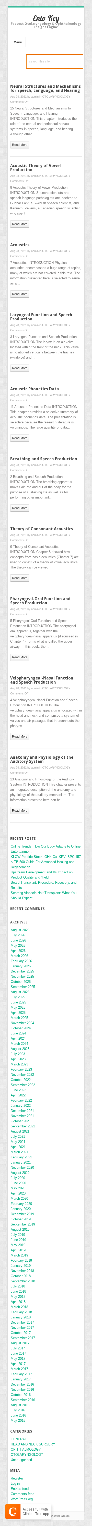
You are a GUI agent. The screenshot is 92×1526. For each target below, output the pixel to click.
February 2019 (21, 1260)
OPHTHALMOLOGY (26, 1449)
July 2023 (18, 1054)
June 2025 (18, 1002)
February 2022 (21, 1100)
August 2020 (20, 1173)
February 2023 (21, 1069)
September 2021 (23, 1126)
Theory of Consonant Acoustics (41, 528)
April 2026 (18, 951)
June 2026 (18, 940)
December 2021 (22, 1111)
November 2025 (22, 976)
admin (35, 96)
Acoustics (19, 244)
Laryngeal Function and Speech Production (41, 316)
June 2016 (18, 1415)
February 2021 (21, 1157)
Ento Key (46, 18)
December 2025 (22, 971)
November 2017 (22, 1328)
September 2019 (23, 1224)
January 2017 (21, 1379)
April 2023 (18, 1059)
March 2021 (19, 1152)
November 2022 (22, 1075)
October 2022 (21, 1080)
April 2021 (18, 1147)
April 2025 (18, 1013)
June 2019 (18, 1240)
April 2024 (18, 1038)
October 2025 (21, 982)
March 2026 (19, 956)
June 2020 (18, 1183)
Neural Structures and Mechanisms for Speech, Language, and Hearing (45, 88)
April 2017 (18, 1364)
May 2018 (18, 1297)
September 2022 (23, 1085)
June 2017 (18, 1353)
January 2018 (21, 1317)
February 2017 (21, 1374)
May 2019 (18, 1245)
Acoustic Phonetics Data (34, 388)
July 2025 (18, 997)
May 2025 (18, 1007)
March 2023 (19, 1064)
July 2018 (18, 1286)
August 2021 (20, 1131)
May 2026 (18, 945)
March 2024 (19, 1044)
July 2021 (18, 1136)
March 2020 (19, 1198)
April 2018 (18, 1302)
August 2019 (20, 1229)
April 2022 (18, 1095)
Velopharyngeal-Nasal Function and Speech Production (41, 680)
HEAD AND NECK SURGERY (33, 1444)
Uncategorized (21, 1460)
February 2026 (21, 961)
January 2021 (21, 1162)
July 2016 (18, 1410)
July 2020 (18, 1178)
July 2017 (18, 1348)
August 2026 (20, 930)
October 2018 (21, 1276)
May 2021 (18, 1142)
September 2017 (23, 1338)
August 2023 (20, 1049)
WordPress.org (22, 1499)
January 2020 (21, 1209)
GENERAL (19, 1439)
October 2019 (21, 1219)
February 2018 (21, 1312)
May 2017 (18, 1359)
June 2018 (18, 1291)
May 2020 (18, 1188)
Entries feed (20, 1489)
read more (20, 145)
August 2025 (20, 992)
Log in (15, 1483)
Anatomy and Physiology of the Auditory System (41, 759)
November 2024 (22, 1023)
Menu (18, 42)
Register (17, 1478)
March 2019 (19, 1255)
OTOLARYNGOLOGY (56, 96)
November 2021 (22, 1116)
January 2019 (21, 1266)
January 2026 (21, 966)
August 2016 (20, 1405)
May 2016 (18, 1420)
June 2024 (18, 1033)
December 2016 (22, 1384)
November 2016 (22, 1389)
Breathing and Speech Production (43, 458)
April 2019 (18, 1250)
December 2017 (22, 1322)
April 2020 (18, 1193)
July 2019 (18, 1235)
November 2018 (22, 1271)
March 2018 (19, 1307)
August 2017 (20, 1343)
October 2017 (21, 1333)
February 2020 (21, 1204)
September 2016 (23, 1400)
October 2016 (21, 1395)
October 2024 (21, 1028)
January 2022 (21, 1106)
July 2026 (18, 935)
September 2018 (23, 1281)
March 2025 (19, 1018)
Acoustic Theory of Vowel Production (35, 167)
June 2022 (18, 1090)
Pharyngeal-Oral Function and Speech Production (40, 600)
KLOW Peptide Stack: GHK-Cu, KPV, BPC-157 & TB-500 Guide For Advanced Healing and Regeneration (46, 862)
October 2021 (21, 1121)
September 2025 (23, 987)
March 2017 (19, 1369)
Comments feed (22, 1494)
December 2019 (22, 1214)
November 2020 (22, 1167)
